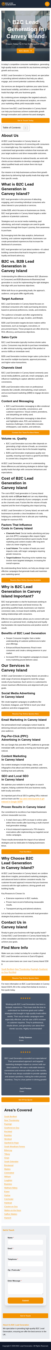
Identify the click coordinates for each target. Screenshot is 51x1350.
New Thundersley (22, 969)
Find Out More (25, 852)
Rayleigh (34, 969)
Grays (6, 1158)
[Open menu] (47, 4)
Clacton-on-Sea (11, 1207)
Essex (6, 1192)
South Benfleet (7, 969)
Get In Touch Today (25, 120)
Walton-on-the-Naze (12, 1210)
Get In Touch (25, 1316)
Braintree (8, 1184)
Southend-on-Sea (11, 1128)
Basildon (8, 1135)
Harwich (7, 1218)
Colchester (8, 1199)
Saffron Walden (10, 1214)
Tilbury (7, 1154)
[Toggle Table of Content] (24, 128)
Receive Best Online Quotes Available (25, 580)
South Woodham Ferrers (14, 1147)
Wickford (8, 1139)
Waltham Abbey (10, 1188)
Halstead (8, 1203)
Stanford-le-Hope (11, 1143)
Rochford (12, 972)
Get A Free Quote (25, 1100)
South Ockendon (11, 1162)
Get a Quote (24, 51)
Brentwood (8, 1165)
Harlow (7, 1195)
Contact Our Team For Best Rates (25, 432)
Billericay (8, 1150)
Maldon (7, 1169)
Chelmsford (9, 1173)
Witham (7, 1177)
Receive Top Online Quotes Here (25, 714)
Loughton (8, 1180)
